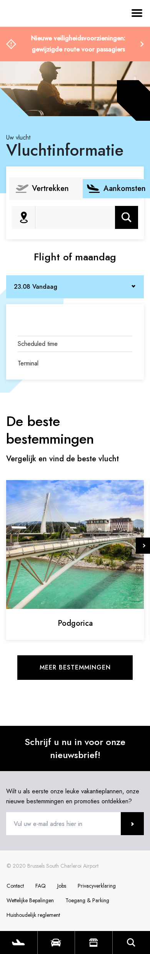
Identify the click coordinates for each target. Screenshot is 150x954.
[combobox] (75, 286)
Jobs (61, 886)
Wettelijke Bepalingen (30, 900)
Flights (18, 942)
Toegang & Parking (87, 900)
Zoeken (127, 217)
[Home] (27, 49)
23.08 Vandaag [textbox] (35, 286)
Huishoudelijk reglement (33, 915)
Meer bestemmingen (75, 667)
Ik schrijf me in (132, 823)
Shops (93, 942)
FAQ (40, 886)
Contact (15, 886)
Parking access (56, 942)
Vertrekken (50, 188)
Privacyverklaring (97, 886)
